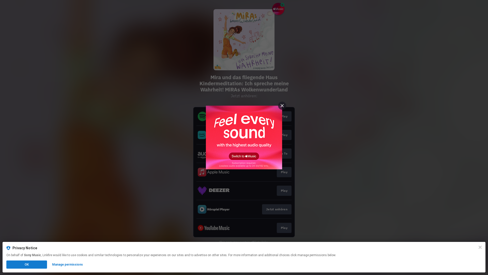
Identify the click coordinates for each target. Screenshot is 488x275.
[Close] (480, 247)
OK (27, 264)
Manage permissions (67, 264)
